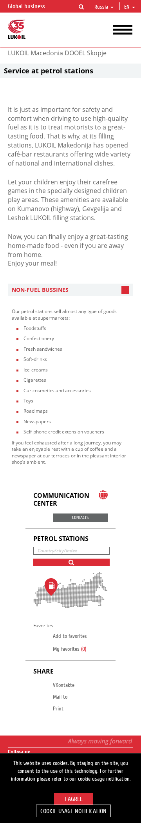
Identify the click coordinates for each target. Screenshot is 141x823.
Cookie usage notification (73, 811)
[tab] (70, 290)
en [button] (127, 7)
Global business (27, 6)
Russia (101, 7)
